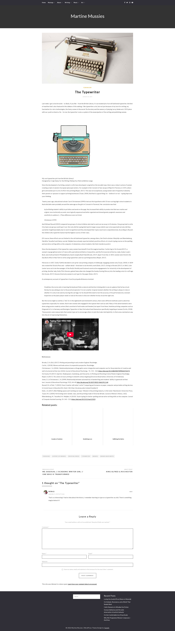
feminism (87, 87)
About (59, 2)
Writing (67, 2)
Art (82, 2)
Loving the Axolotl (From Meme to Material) (117, 599)
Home (44, 2)
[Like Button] (43, 448)
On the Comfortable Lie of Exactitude (116, 615)
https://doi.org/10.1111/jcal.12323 (83, 399)
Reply (131, 491)
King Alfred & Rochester (119, 472)
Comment (45, 527)
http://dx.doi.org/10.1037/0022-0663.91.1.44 (92, 382)
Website (44, 561)
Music (75, 2)
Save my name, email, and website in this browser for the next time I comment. (88, 569)
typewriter (86, 456)
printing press (73, 456)
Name (44, 553)
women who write (107, 456)
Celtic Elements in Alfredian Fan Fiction (116, 607)
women (95, 456)
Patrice (51, 491)
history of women (59, 456)
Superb (106, 628)
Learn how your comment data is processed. (82, 584)
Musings (50, 2)
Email (90, 553)
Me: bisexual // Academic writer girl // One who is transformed (62, 473)
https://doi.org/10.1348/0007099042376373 (114, 371)
